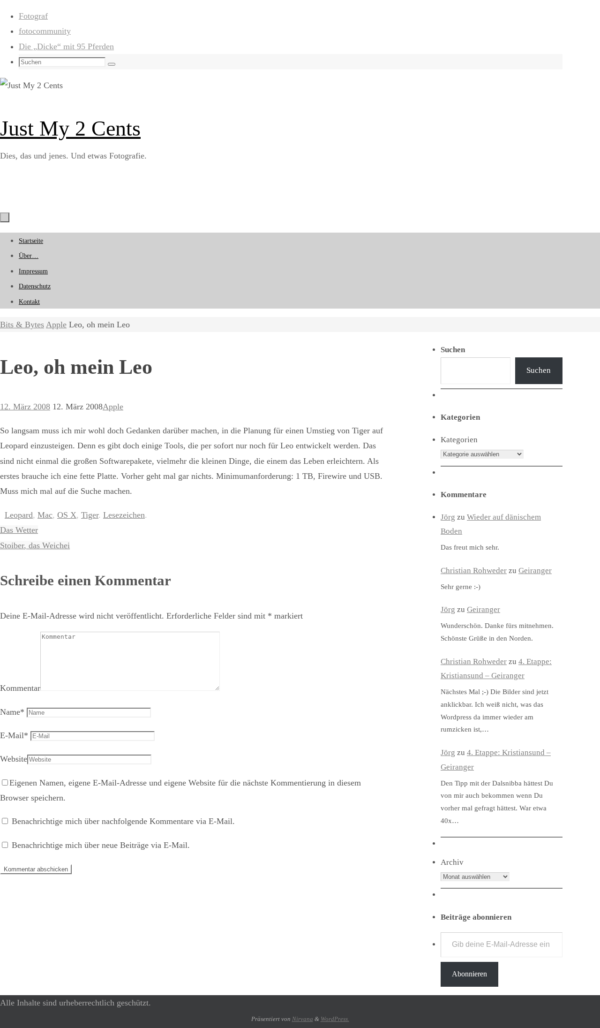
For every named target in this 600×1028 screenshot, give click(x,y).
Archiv (452, 862)
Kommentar (20, 688)
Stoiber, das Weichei (35, 545)
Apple (56, 324)
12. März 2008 (25, 406)
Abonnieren (469, 974)
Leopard (19, 515)
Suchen (538, 370)
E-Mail (14, 735)
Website (13, 758)
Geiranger (535, 570)
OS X (66, 515)
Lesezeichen (124, 515)
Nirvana (302, 1018)
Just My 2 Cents (70, 128)
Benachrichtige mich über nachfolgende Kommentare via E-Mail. (123, 821)
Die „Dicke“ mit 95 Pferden (66, 46)
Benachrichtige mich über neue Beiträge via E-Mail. (101, 845)
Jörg (448, 517)
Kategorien (459, 439)
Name (12, 712)
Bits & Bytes (22, 324)
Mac (45, 515)
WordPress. (335, 1018)
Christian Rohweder (474, 570)
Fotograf (33, 16)
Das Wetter (19, 530)
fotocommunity (45, 31)
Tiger (89, 515)
